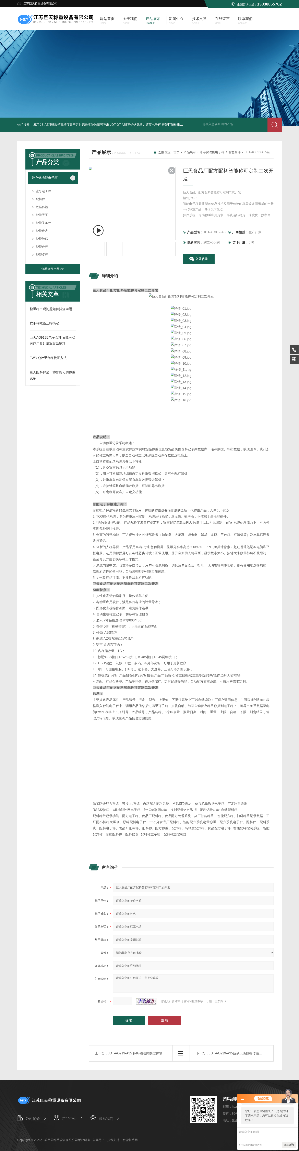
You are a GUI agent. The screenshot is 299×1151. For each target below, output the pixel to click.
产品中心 (69, 1119)
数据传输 (42, 207)
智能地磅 (42, 238)
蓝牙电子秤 (43, 191)
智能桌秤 (42, 254)
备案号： (99, 1140)
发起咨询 (289, 1144)
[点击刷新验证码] (146, 1001)
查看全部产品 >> (52, 269)
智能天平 (42, 215)
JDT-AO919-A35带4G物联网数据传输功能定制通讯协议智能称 (153, 1053)
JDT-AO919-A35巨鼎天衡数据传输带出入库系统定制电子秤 (252, 1053)
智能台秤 (42, 246)
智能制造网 (130, 1140)
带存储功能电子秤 (45, 178)
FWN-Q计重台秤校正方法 (48, 358)
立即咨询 (201, 259)
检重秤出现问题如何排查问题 (51, 309)
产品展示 (190, 152)
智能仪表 (42, 230)
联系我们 (106, 1119)
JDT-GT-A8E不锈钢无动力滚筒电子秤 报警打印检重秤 (146, 124)
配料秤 (40, 199)
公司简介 (32, 1119)
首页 (177, 152)
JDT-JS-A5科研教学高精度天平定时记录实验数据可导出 (71, 124)
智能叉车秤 (43, 223)
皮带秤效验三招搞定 (44, 323)
